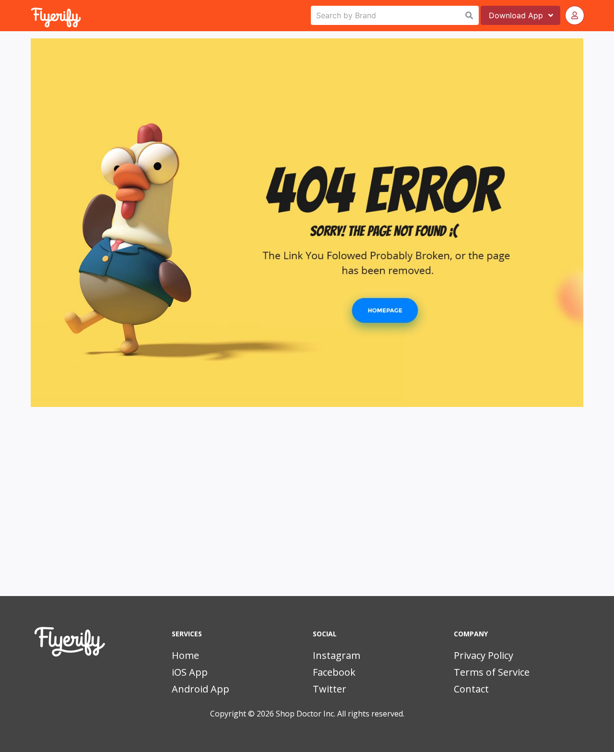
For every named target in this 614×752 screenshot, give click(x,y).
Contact (471, 688)
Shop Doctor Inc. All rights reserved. (340, 713)
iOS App (190, 672)
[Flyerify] (31, 15)
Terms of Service (492, 672)
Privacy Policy (483, 655)
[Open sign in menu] (574, 15)
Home (185, 655)
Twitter (329, 688)
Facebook (334, 672)
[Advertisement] (307, 514)
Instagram (336, 655)
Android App (200, 688)
